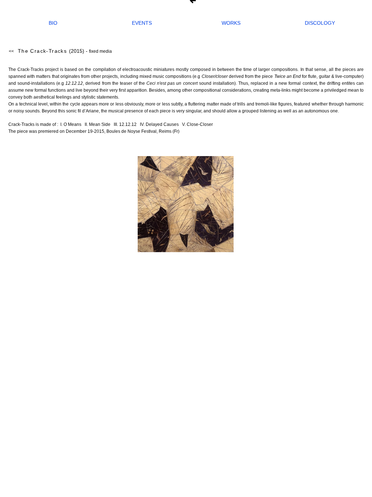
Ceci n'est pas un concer (171, 83)
